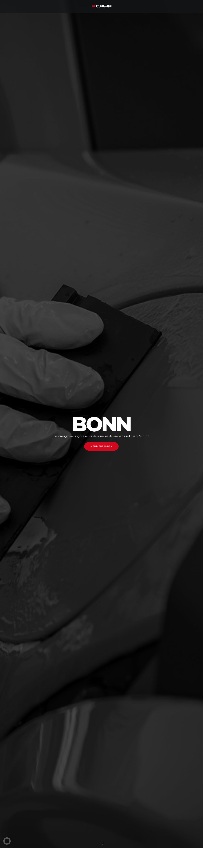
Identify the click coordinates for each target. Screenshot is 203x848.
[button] (7, 841)
